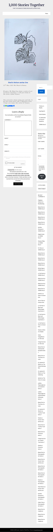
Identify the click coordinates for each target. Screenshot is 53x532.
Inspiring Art (42, 111)
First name (41, 141)
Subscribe (42, 176)
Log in (39, 99)
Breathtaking (41, 203)
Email (6, 144)
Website (6, 151)
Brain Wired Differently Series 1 (41, 397)
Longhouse (40, 511)
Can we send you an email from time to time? (42, 168)
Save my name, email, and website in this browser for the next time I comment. (18, 158)
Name (6, 138)
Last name (41, 148)
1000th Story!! (42, 124)
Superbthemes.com (38, 530)
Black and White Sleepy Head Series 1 (41, 309)
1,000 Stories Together (26, 5)
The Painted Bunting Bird (42, 366)
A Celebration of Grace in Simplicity (42, 119)
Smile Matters (42, 114)
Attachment (18, 167)
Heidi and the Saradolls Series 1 (41, 350)
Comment (7, 119)
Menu (46, 13)
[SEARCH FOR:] (45, 87)
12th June (41, 338)
